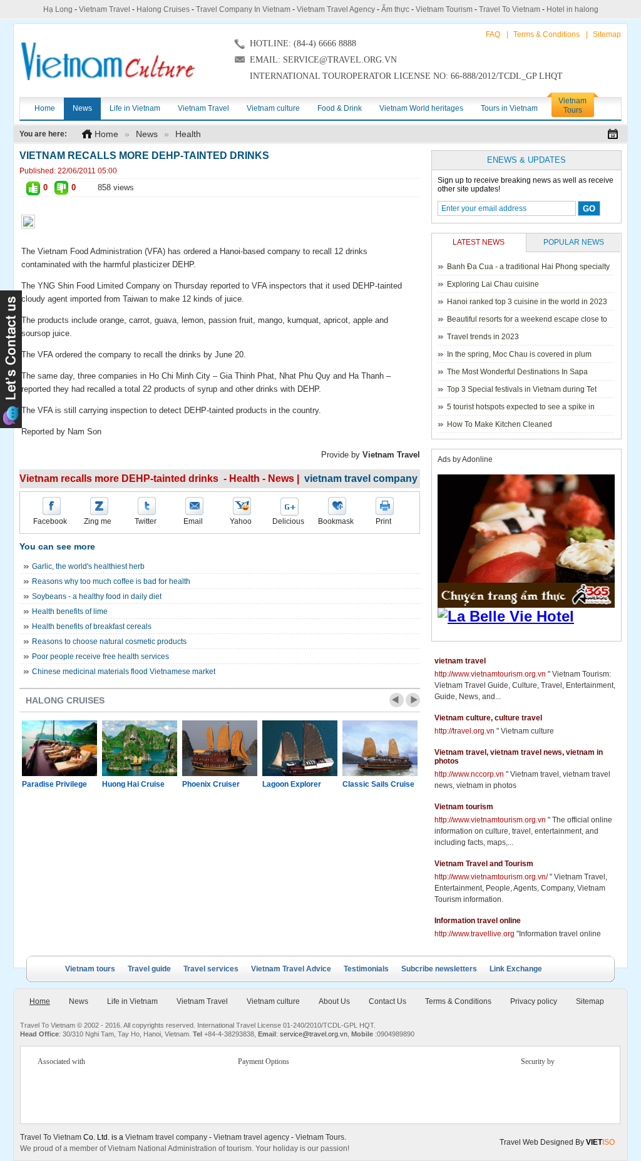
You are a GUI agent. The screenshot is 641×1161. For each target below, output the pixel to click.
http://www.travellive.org (474, 933)
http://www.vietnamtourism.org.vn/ (491, 876)
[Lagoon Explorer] (299, 748)
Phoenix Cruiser (211, 784)
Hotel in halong (572, 9)
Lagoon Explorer (291, 784)
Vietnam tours (90, 968)
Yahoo (241, 521)
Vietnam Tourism (444, 9)
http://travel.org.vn (464, 731)
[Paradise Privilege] (59, 748)
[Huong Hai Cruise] (139, 748)
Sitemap (607, 34)
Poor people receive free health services (100, 656)
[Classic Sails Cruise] (380, 748)
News (147, 134)
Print (383, 521)
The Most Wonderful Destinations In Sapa (517, 371)
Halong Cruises (163, 9)
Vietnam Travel (104, 9)
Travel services (210, 968)
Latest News (479, 242)
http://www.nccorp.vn (469, 774)
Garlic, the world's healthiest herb (88, 566)
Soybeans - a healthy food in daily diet (97, 596)
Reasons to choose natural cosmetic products (109, 641)
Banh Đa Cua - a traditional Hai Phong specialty (528, 266)
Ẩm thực (395, 9)
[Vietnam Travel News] (108, 61)
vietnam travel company (361, 478)
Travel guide (149, 968)
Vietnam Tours (319, 1137)
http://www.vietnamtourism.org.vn (490, 674)
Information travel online (477, 920)
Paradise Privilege (54, 784)
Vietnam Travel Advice (291, 968)
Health (188, 134)
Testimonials (366, 968)
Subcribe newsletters (439, 968)
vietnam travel (460, 661)
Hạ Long (58, 9)
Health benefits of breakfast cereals (91, 626)
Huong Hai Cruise (133, 784)
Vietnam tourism (463, 806)
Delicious (288, 521)
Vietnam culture (273, 1001)
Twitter (145, 521)
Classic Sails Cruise (378, 784)
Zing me (97, 521)
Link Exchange (516, 968)
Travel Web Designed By (557, 1142)
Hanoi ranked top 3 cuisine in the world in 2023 (527, 301)
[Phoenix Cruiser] (219, 748)
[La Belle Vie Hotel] (528, 616)
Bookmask (336, 521)
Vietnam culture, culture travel (488, 717)
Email (193, 521)
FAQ (493, 34)
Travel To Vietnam (509, 9)
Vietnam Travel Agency (336, 9)
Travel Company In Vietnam (243, 9)
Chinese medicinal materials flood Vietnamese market (123, 671)
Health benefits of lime (70, 611)
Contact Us (387, 1001)
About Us (334, 1001)
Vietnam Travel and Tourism (483, 863)
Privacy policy (533, 1001)
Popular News (573, 242)
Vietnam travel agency (251, 1137)
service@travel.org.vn (313, 1034)
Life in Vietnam (132, 1001)
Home (106, 134)
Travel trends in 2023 (483, 336)
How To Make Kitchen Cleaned (499, 424)
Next (413, 700)
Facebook (50, 521)
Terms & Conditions (546, 34)
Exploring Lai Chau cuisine (493, 284)
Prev (396, 700)
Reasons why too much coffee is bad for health (111, 581)
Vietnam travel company (166, 1137)
